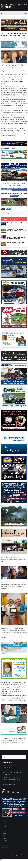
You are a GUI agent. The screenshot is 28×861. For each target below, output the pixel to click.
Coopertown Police (7, 765)
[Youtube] (21, 5)
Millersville (5, 836)
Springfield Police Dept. (9, 782)
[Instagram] (26, 5)
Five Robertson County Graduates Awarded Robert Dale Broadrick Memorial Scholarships (16, 237)
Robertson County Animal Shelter (11, 777)
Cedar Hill (5, 826)
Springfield (5, 845)
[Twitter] (24, 5)
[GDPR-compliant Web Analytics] (3, 860)
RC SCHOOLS (6, 774)
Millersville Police (7, 770)
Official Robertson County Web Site (12, 772)
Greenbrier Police (7, 767)
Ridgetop (5, 843)
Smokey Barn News (9, 855)
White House (6, 847)
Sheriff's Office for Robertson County (12, 779)
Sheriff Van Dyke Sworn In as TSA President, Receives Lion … (16, 243)
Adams (4, 824)
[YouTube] (18, 792)
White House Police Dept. (9, 784)
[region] (14, 252)
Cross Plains (6, 831)
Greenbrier (5, 833)
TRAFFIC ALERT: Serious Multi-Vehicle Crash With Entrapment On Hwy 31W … (16, 231)
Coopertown (6, 828)
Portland (5, 840)
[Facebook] (19, 5)
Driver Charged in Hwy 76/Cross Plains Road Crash (16, 223)
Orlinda (4, 838)
